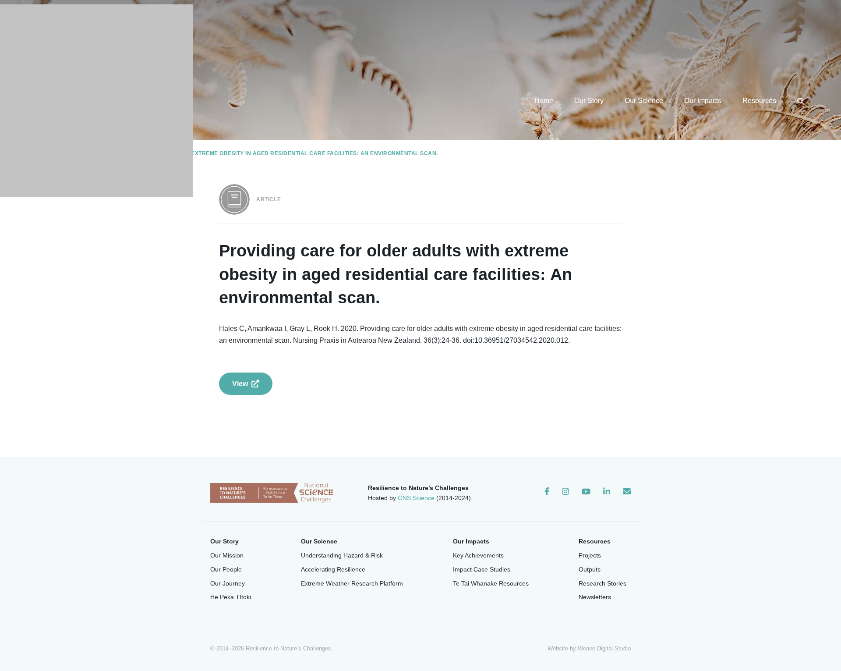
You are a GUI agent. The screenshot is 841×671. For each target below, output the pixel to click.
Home (543, 100)
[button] (801, 100)
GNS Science (416, 497)
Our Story (589, 100)
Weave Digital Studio (604, 648)
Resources (759, 100)
